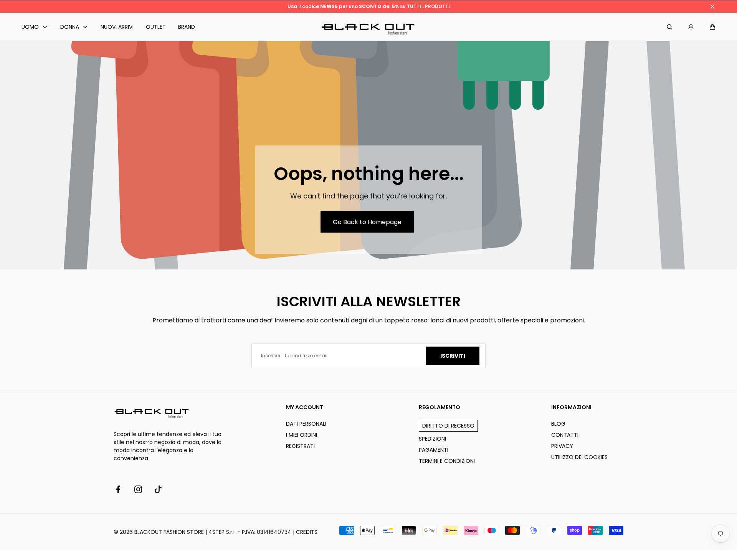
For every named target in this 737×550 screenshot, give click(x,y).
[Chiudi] (712, 6)
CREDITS (306, 532)
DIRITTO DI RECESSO (448, 425)
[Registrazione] (691, 27)
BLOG (558, 424)
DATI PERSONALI (306, 424)
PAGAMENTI (433, 450)
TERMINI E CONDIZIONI (447, 461)
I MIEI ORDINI (301, 435)
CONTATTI (564, 435)
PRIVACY (562, 446)
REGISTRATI (300, 446)
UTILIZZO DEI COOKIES (579, 457)
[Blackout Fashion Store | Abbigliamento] (368, 27)
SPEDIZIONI (432, 439)
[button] (712, 27)
